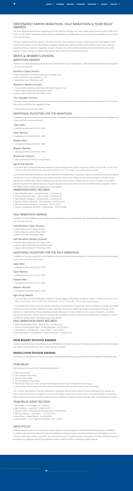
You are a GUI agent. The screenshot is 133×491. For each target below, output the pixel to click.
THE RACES (4, 10)
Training (60, 4)
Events (49, 4)
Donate (104, 4)
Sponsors (81, 4)
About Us (3, 459)
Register (70, 4)
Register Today (6, 456)
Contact (114, 4)
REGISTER (4, 13)
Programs (91, 4)
